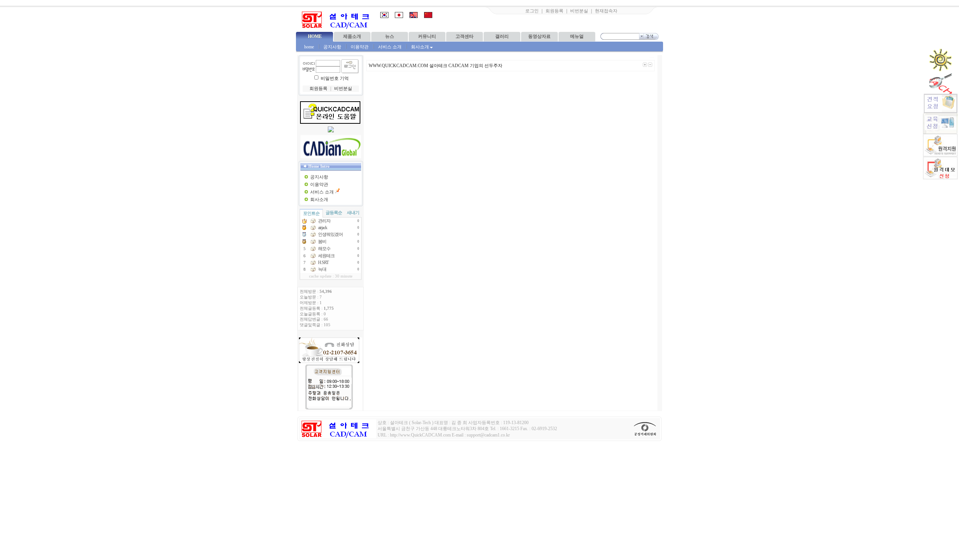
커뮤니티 (427, 36)
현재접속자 (606, 11)
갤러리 (502, 36)
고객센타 (465, 36)
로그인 (532, 11)
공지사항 (332, 47)
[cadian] (330, 146)
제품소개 (352, 36)
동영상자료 (539, 36)
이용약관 (360, 47)
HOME (315, 36)
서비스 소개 (390, 47)
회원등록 (554, 11)
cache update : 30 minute (331, 276)
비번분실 (579, 11)
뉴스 (389, 36)
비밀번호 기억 (335, 78)
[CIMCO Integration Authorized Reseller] (331, 131)
